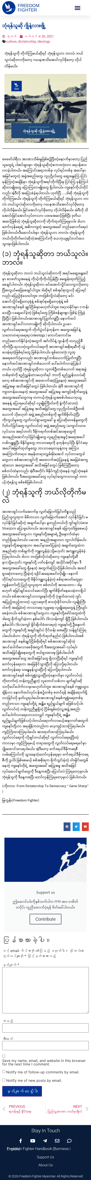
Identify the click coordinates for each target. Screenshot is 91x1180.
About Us (45, 1165)
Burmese (61, 1148)
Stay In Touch (45, 1130)
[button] (77, 7)
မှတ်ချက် (10, 965)
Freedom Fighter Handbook (29, 1148)
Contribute (45, 919)
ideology (43, 41)
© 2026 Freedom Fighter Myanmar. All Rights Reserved (45, 1176)
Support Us (45, 1157)
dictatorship (27, 41)
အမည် (7, 1021)
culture (11, 41)
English (13, 1149)
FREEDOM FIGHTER (29, 7)
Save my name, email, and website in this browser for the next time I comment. (44, 1062)
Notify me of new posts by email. (34, 1080)
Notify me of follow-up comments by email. (42, 1072)
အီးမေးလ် (7, 1039)
